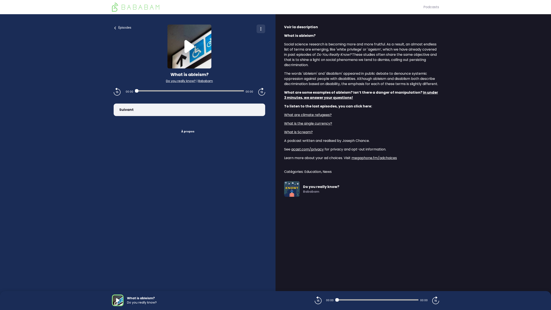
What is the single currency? (308, 123)
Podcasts (431, 7)
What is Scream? (298, 132)
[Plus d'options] (261, 29)
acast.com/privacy (307, 149)
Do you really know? (181, 81)
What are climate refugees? (308, 114)
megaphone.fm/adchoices (374, 157)
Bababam (205, 81)
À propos (187, 131)
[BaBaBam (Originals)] (267, 7)
